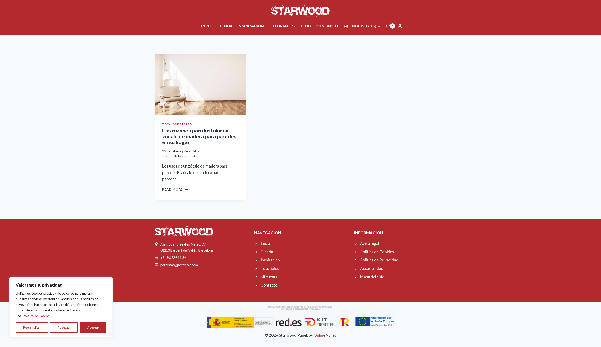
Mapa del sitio (372, 276)
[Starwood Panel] (300, 11)
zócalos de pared (177, 124)
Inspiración (250, 26)
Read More (175, 189)
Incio (206, 26)
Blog (305, 26)
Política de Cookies (37, 316)
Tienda (225, 26)
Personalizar (32, 327)
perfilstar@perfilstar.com (179, 265)
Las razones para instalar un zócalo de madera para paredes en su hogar (199, 136)
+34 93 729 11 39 (173, 258)
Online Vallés (325, 335)
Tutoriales (282, 26)
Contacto (327, 26)
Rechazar (64, 327)
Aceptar (93, 327)
